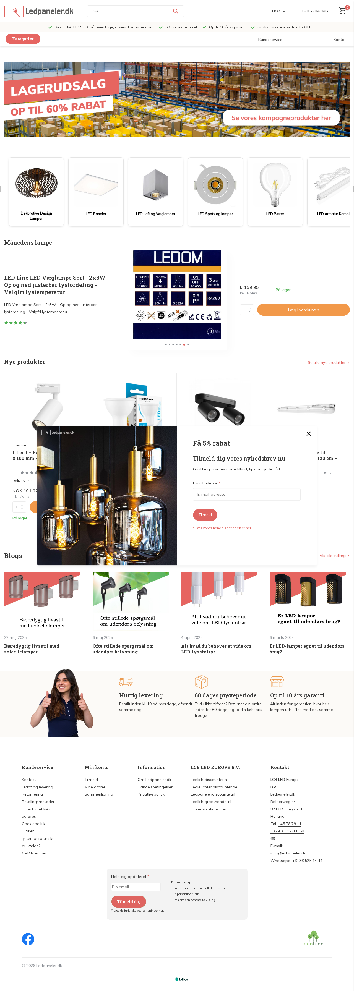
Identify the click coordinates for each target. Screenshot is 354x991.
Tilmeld (205, 514)
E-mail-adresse (207, 483)
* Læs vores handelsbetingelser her (222, 528)
